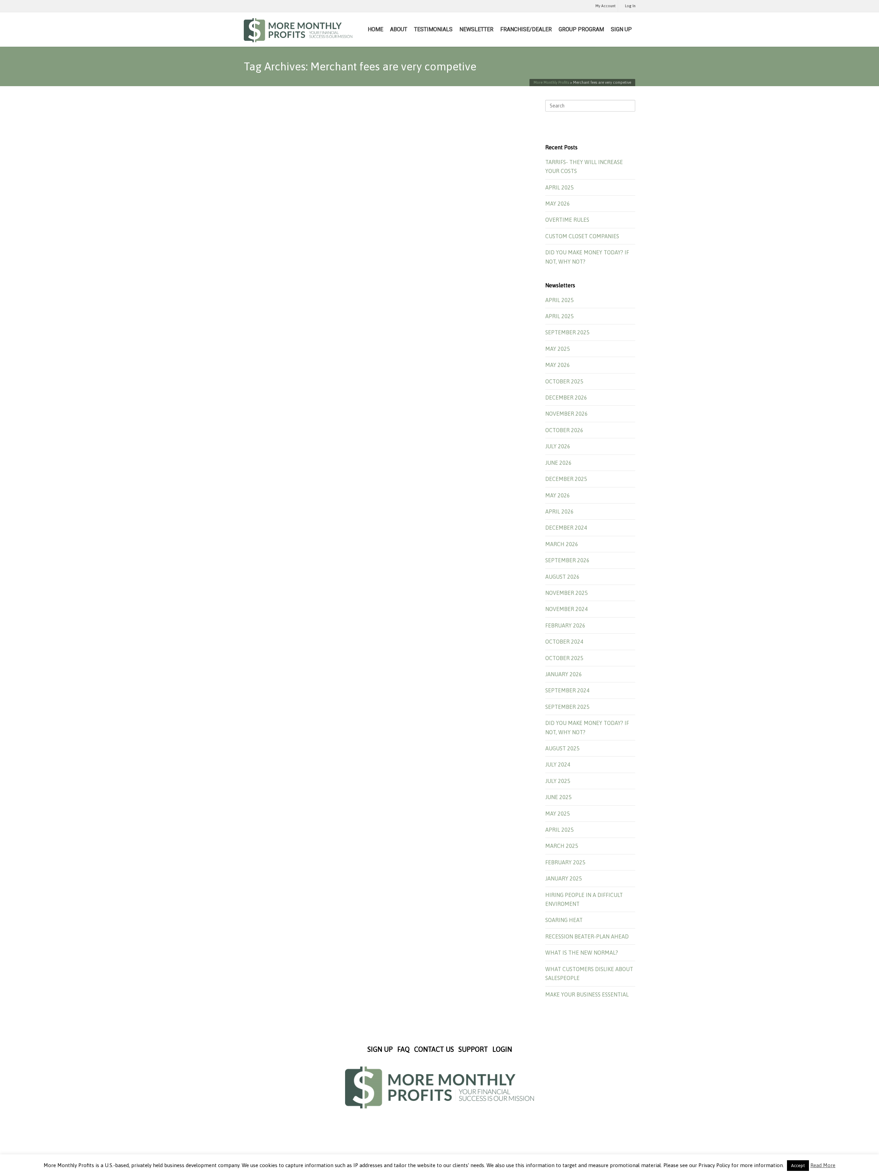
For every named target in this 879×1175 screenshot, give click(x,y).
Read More (822, 1165)
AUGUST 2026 (562, 577)
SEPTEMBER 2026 (567, 560)
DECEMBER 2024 (566, 528)
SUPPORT (473, 1049)
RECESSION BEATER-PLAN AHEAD (587, 936)
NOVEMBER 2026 (566, 414)
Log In (630, 6)
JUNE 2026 (558, 463)
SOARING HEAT (564, 920)
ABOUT (398, 29)
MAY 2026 (557, 203)
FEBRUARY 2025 (565, 862)
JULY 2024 (557, 764)
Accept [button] (798, 1165)
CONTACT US (434, 1049)
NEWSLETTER (476, 29)
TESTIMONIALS (433, 29)
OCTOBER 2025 (564, 381)
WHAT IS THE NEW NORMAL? (581, 952)
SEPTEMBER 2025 (567, 332)
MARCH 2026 (561, 544)
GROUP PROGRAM (581, 29)
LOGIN (502, 1049)
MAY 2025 (557, 349)
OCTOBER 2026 (564, 430)
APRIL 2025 (559, 187)
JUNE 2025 (558, 797)
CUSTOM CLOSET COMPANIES (582, 236)
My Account (605, 6)
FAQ (403, 1049)
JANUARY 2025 (563, 878)
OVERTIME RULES (567, 220)
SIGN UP (621, 29)
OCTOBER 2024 (564, 641)
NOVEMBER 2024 (566, 609)
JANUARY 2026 (563, 674)
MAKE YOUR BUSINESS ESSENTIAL (587, 994)
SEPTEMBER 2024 (567, 690)
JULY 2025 (557, 781)
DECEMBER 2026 (566, 397)
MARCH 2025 (561, 846)
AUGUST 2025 (562, 748)
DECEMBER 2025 (566, 479)
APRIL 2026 (559, 511)
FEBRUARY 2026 (565, 625)
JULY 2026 (557, 446)
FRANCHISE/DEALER (526, 29)
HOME (375, 29)
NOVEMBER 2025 (566, 593)
